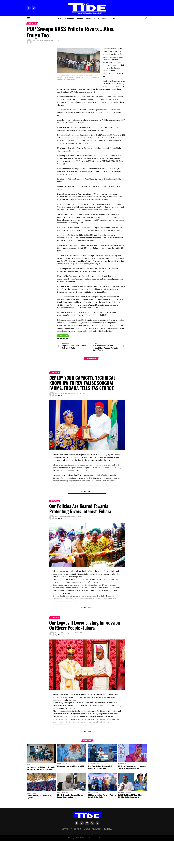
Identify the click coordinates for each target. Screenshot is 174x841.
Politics (104, 18)
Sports (96, 18)
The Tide (60, 395)
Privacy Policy (96, 829)
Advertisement (67, 829)
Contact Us (77, 829)
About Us (87, 829)
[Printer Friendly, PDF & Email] (63, 335)
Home (60, 18)
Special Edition (69, 18)
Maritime (80, 18)
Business (112, 18)
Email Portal (108, 829)
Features (88, 18)
